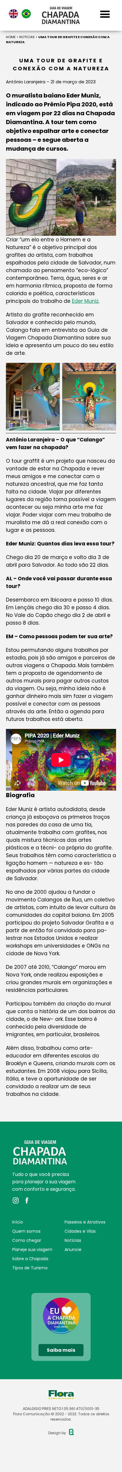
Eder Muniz (85, 301)
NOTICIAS (27, 37)
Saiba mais (61, 1350)
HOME (11, 37)
